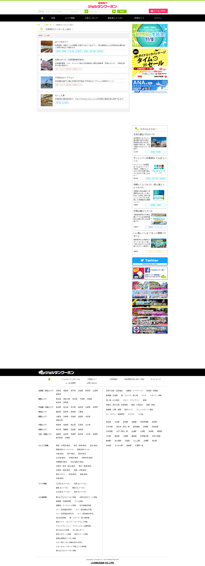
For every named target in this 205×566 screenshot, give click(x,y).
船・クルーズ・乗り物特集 (79, 518)
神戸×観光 (71, 454)
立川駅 (108, 436)
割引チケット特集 (81, 534)
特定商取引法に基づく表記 (134, 379)
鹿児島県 (59, 438)
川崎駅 (125, 436)
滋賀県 (80, 416)
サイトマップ (156, 379)
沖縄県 (67, 438)
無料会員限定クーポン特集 (66, 538)
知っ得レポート (78, 530)
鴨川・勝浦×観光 (85, 466)
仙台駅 (108, 445)
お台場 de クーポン (63, 492)
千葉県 (82, 399)
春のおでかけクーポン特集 (66, 550)
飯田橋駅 (136, 427)
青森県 (65, 391)
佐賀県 (65, 434)
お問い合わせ (92, 383)
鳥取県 (58, 425)
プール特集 (79, 501)
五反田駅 (109, 431)
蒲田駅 (159, 431)
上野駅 (142, 431)
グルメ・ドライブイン (131, 400)
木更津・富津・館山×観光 (65, 466)
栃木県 (58, 402)
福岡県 (58, 434)
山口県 (87, 425)
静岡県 (73, 412)
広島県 (80, 425)
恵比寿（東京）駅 (123, 427)
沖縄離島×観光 (61, 462)
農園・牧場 (150, 405)
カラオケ (131, 414)
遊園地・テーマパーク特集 (66, 505)
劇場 (144, 400)
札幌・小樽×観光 (80, 470)
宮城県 (80, 391)
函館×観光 (84, 474)
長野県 (95, 407)
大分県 (87, 434)
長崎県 (73, 434)
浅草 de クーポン (80, 484)
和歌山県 (59, 420)
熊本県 (80, 434)
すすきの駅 (119, 445)
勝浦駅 (108, 441)
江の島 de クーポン (63, 484)
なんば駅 (136, 441)
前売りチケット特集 (63, 534)
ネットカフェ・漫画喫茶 (115, 414)
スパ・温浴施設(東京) (64, 509)
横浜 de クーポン (78, 488)
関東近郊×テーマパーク (65, 449)
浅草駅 (151, 431)
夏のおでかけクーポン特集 (66, 497)
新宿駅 (125, 422)
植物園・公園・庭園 (113, 409)
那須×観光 (82, 454)
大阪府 (58, 416)
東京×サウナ (60, 474)
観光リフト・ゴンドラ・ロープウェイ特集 (72, 522)
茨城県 (89, 399)
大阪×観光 (60, 454)
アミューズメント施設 (144, 409)
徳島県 (80, 429)
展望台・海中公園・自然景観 (117, 405)
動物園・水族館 (112, 395)
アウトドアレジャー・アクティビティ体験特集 (73, 526)
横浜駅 (117, 436)
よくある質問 (71, 383)
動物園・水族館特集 (63, 501)
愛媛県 (65, 429)
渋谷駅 (117, 422)
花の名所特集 (61, 518)
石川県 (73, 407)
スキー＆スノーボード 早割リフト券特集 (71, 546)
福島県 (58, 394)
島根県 (65, 425)
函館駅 (128, 445)
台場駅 (133, 431)
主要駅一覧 (139, 445)
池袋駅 (134, 422)
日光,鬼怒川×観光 (77, 462)
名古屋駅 (118, 441)
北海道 (58, 391)
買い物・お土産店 (112, 400)
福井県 (80, 407)
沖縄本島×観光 (87, 458)
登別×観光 (72, 474)
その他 (140, 414)
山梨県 (87, 407)
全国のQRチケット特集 (88, 497)
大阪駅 (127, 441)
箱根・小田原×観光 (63, 445)
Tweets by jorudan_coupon (150, 264)
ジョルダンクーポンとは (70, 379)
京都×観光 (60, 478)
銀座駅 (154, 422)
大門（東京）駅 (122, 431)
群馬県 (65, 402)
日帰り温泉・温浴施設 (114, 391)
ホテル (143, 395)
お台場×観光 (60, 458)
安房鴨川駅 (144, 436)
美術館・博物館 (152, 391)
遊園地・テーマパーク (134, 391)
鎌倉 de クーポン (62, 488)
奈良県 (87, 416)
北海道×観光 (73, 458)
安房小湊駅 (156, 436)
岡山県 (73, 425)
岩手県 (73, 391)
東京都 (58, 399)
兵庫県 (65, 416)
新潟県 (58, 407)
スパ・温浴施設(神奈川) (65, 514)
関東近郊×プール (83, 449)
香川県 (58, 429)
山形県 (95, 391)
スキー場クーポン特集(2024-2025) (69, 542)
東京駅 (108, 422)
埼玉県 (74, 399)
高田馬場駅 (144, 422)
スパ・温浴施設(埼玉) (85, 514)
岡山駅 (154, 441)
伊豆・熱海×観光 (80, 445)
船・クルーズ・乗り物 (129, 395)
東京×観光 (94, 445)
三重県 (80, 412)
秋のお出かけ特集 (62, 530)
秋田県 (87, 391)
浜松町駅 (155, 427)
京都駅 (146, 441)
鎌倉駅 (134, 436)
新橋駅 (145, 427)
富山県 (65, 407)
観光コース (129, 409)
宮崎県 (95, 434)
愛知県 (58, 412)
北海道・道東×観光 (63, 470)
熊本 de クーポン (80, 492)
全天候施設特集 (85, 505)
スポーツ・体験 (156, 395)
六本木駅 (109, 427)
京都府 (73, 416)
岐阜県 (65, 412)
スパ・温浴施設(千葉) (84, 509)
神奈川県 (66, 399)
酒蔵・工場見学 (137, 405)
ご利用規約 (113, 379)
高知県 (73, 429)
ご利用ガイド (92, 379)
